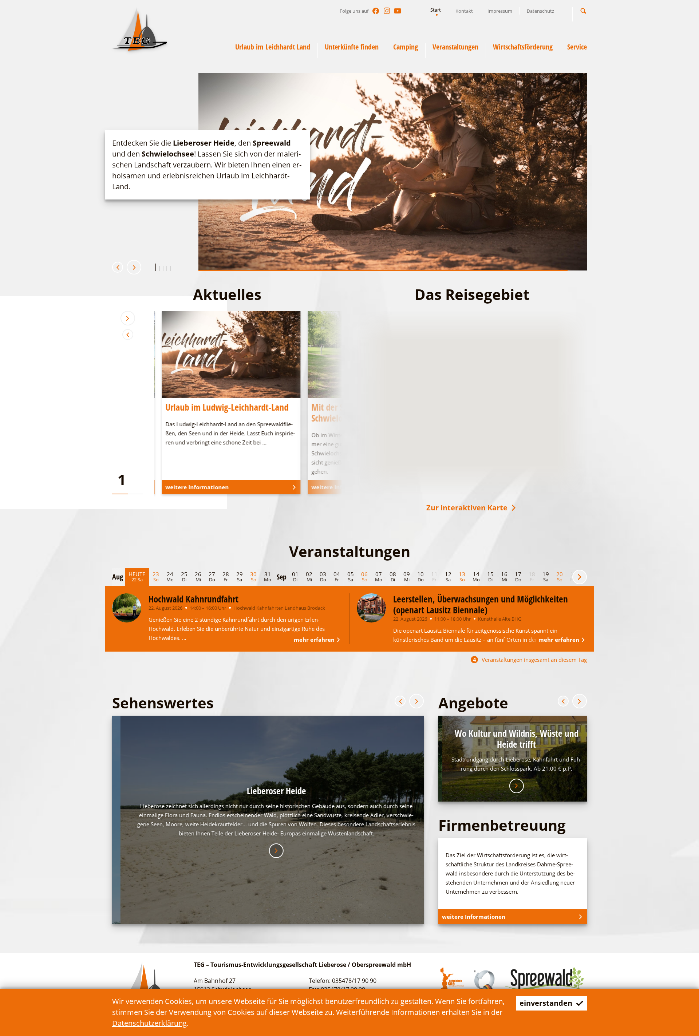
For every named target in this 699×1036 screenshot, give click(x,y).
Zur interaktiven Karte (467, 508)
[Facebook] (375, 11)
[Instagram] (386, 11)
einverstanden (546, 1003)
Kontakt (464, 11)
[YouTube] (397, 11)
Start (435, 10)
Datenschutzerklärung (149, 1023)
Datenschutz (540, 11)
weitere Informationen (153, 210)
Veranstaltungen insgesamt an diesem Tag (530, 660)
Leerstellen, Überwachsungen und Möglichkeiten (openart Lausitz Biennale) (480, 604)
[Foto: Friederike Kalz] (371, 607)
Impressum (499, 11)
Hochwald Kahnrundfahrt (193, 599)
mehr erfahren (314, 639)
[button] (583, 11)
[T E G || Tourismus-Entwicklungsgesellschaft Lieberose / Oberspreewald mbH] (139, 29)
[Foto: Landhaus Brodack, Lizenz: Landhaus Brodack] (126, 607)
